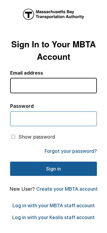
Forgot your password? (71, 151)
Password (22, 106)
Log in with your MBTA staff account (53, 205)
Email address (26, 73)
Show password (36, 137)
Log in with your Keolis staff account (53, 217)
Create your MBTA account (67, 189)
